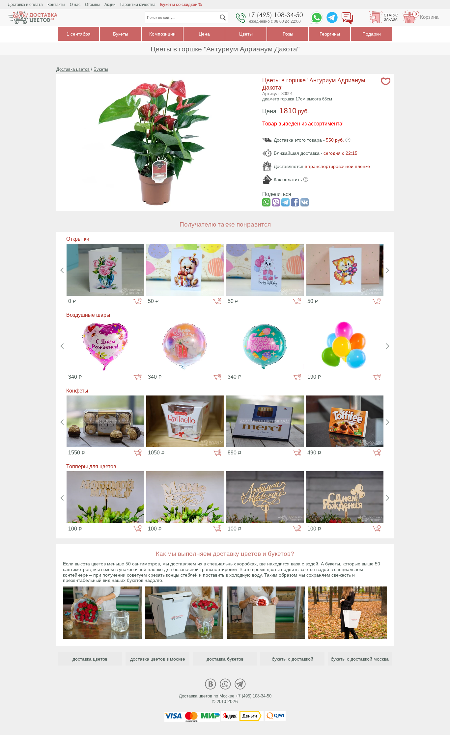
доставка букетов (225, 659)
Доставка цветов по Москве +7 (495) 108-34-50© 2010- (225, 699)
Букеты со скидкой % (181, 4)
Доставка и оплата (25, 4)
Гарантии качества (137, 4)
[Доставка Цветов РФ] (32, 17)
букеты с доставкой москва (360, 659)
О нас (75, 4)
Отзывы (92, 4)
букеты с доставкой (292, 659)
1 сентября (79, 34)
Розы (288, 34)
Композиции (162, 34)
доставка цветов (89, 659)
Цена (204, 34)
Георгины (330, 34)
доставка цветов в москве (157, 659)
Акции (110, 4)
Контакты (56, 4)
